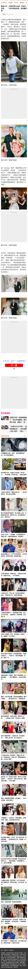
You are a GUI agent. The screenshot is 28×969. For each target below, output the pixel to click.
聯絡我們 (6, 950)
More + (25, 436)
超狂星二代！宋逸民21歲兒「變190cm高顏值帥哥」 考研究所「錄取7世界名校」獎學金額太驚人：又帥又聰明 (14, 778)
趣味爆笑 (22, 2)
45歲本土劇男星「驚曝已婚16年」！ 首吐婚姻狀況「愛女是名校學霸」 (13, 493)
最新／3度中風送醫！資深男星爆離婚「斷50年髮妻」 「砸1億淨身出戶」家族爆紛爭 (14, 697)
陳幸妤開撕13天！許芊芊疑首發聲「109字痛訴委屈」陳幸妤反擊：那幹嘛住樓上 (14, 555)
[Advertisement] (14, 104)
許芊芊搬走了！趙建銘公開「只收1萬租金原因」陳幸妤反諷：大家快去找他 (14, 942)
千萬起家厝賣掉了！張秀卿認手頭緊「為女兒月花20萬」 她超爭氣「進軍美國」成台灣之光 (13, 614)
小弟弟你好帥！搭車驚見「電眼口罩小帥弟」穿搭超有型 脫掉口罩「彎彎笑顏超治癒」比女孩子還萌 (13, 757)
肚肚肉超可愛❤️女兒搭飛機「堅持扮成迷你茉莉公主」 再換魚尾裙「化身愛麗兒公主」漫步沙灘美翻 (13, 861)
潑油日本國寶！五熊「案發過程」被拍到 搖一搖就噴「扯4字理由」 (13, 635)
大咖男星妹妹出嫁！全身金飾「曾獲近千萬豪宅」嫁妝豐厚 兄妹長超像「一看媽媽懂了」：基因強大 (13, 921)
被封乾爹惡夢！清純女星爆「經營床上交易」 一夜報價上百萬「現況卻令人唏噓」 (13, 717)
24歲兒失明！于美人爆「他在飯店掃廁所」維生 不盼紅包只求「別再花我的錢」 (13, 594)
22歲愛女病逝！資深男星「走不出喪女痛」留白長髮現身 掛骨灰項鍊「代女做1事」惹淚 (14, 882)
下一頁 (14, 365)
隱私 (2, 950)
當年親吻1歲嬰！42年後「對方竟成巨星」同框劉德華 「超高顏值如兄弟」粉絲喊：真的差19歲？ (14, 839)
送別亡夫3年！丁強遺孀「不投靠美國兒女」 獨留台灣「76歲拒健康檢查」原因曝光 (14, 535)
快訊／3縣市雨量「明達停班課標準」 (12, 902)
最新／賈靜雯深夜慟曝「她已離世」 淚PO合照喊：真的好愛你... (13, 799)
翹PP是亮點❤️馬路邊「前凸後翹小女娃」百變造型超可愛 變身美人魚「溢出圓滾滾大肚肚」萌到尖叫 (14, 515)
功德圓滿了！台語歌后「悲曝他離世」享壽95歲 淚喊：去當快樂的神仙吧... (13, 819)
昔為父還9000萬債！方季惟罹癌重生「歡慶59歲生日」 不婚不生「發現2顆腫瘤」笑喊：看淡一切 (13, 655)
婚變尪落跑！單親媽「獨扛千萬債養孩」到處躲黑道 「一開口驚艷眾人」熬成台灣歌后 (13, 677)
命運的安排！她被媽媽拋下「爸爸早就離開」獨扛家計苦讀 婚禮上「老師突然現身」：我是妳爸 (18, 420)
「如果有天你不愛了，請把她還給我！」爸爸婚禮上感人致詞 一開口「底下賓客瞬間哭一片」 (18, 429)
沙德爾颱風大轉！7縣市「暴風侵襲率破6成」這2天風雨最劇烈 (13, 454)
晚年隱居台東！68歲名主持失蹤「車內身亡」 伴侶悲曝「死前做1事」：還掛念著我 (14, 473)
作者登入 (4, 2)
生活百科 (16, 2)
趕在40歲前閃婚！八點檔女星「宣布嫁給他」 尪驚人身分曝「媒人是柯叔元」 (13, 736)
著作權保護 (11, 950)
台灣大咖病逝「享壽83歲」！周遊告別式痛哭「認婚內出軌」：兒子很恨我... (13, 574)
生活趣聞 (10, 2)
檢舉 (12, 14)
